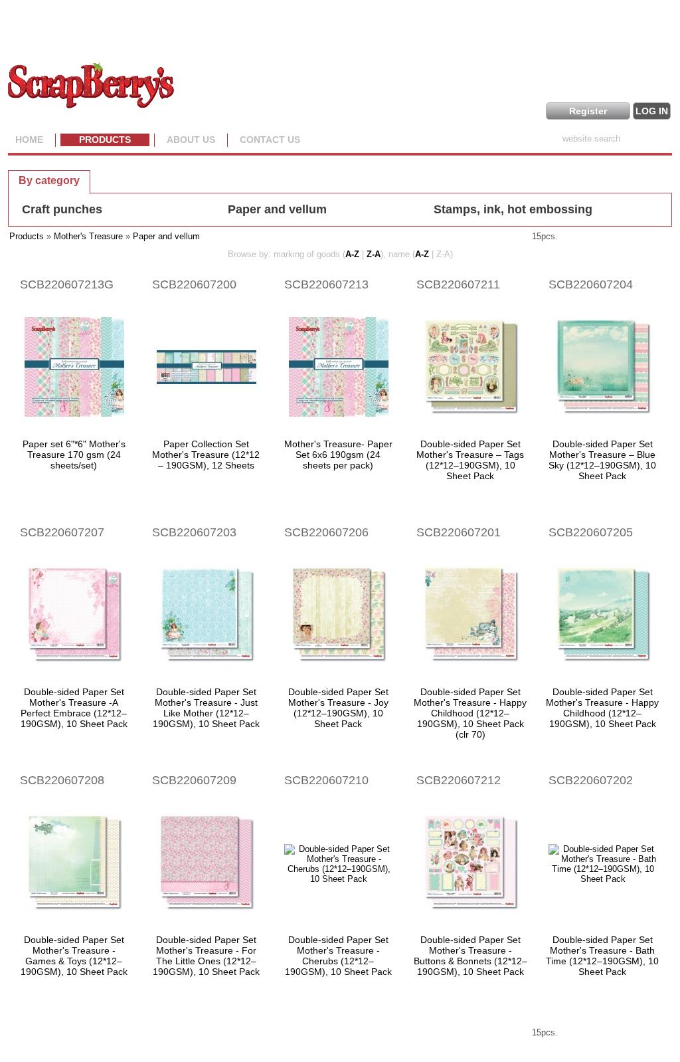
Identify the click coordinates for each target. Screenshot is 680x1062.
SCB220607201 (458, 532)
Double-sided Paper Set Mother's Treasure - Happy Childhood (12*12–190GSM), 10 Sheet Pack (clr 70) (470, 713)
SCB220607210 (326, 780)
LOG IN (652, 111)
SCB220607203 (194, 532)
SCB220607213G (67, 284)
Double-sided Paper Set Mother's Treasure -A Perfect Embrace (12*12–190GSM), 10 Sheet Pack (74, 708)
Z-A (374, 254)
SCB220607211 (458, 284)
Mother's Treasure (88, 236)
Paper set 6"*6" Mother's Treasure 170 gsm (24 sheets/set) (74, 455)
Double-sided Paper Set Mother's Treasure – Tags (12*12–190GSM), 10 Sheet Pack (470, 460)
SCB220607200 (194, 284)
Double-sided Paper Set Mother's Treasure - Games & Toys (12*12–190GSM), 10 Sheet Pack (74, 955)
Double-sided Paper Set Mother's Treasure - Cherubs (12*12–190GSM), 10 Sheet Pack (338, 955)
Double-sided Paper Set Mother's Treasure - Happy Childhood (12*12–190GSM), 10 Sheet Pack (602, 708)
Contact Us (270, 139)
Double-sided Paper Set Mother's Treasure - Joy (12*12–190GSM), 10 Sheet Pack (338, 708)
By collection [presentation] (136, 179)
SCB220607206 (326, 532)
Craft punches (62, 209)
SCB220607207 (62, 532)
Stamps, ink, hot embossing (513, 209)
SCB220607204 (591, 284)
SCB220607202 (591, 780)
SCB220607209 (194, 780)
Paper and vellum (277, 209)
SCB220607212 (458, 780)
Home (29, 139)
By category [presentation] (49, 180)
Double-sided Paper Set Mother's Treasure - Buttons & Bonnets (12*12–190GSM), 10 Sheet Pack (470, 955)
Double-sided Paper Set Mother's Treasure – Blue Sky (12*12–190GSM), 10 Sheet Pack (602, 460)
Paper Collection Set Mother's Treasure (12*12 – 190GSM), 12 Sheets (206, 455)
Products (105, 139)
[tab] (49, 180)
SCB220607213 (326, 284)
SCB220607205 (591, 532)
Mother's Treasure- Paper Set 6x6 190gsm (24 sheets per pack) (338, 455)
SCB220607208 (62, 780)
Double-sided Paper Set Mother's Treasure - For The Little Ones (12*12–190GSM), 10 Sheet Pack (206, 955)
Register (588, 111)
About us (191, 139)
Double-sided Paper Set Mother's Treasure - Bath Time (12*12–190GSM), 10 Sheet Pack (602, 955)
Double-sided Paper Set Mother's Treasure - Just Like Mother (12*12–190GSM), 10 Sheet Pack (206, 708)
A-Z (352, 254)
